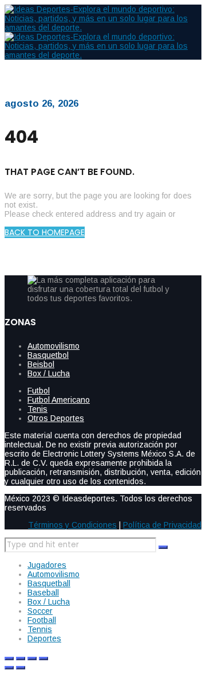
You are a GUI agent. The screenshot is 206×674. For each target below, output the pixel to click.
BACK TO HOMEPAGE (45, 232)
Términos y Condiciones (72, 524)
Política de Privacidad (162, 524)
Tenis (37, 409)
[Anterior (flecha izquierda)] (9, 667)
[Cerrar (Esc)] (43, 658)
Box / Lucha (48, 373)
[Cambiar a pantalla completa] (20, 658)
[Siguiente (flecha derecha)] (20, 667)
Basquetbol (48, 355)
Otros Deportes (55, 418)
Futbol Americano (58, 399)
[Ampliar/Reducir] (9, 658)
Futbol (38, 390)
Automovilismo (53, 345)
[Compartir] (32, 658)
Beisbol (40, 364)
